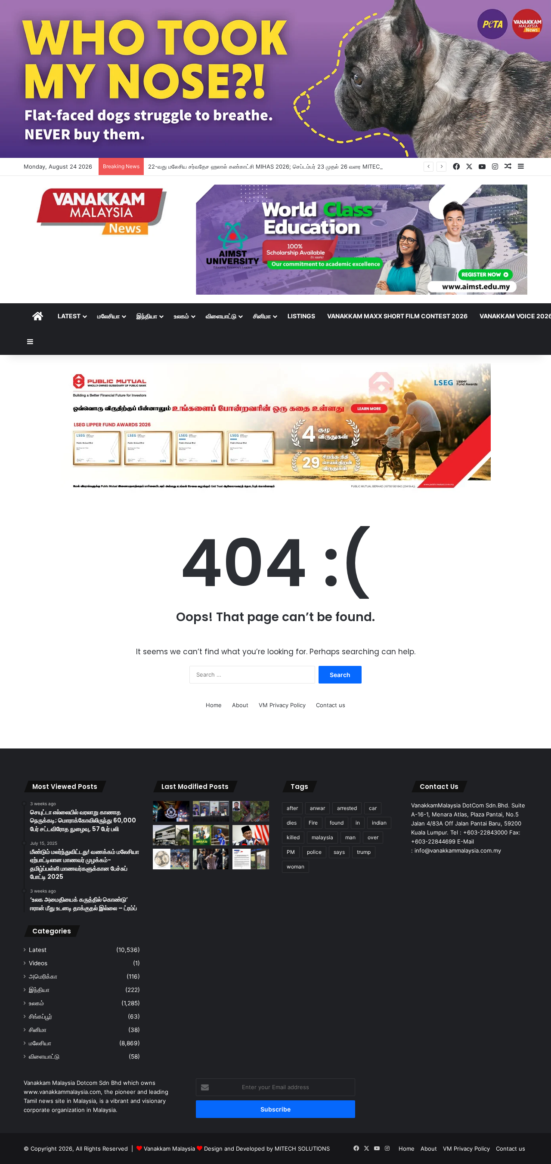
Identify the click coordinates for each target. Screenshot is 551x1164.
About (240, 705)
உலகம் (181, 316)
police (314, 852)
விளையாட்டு (221, 316)
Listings (301, 316)
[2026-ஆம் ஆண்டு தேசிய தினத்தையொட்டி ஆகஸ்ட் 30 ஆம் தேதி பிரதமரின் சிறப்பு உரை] (250, 835)
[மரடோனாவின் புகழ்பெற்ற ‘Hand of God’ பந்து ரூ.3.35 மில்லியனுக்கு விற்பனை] (171, 859)
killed (293, 837)
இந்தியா (146, 316)
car (373, 808)
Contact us (330, 705)
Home (214, 705)
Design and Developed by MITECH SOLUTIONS (267, 1148)
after (292, 808)
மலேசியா (108, 316)
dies (292, 822)
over (373, 837)
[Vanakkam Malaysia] (103, 211)
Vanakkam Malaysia (170, 1148)
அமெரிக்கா (43, 976)
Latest (69, 316)
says (339, 852)
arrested (347, 808)
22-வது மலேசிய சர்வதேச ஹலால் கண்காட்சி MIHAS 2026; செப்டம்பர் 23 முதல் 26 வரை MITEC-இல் (269, 166)
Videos (38, 963)
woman (295, 866)
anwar (317, 808)
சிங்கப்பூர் (40, 1016)
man (350, 837)
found (337, 822)
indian (379, 822)
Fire (313, 822)
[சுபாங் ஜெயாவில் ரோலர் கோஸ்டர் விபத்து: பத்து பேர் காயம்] (250, 811)
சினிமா (262, 316)
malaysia (322, 837)
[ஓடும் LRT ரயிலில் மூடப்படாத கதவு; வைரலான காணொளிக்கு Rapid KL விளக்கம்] (250, 859)
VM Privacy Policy (282, 705)
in (358, 822)
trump (364, 852)
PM (291, 852)
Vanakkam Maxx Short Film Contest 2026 (397, 316)
